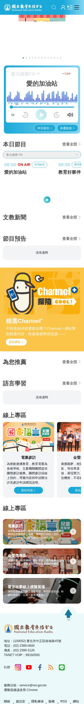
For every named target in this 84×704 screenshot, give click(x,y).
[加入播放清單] (70, 311)
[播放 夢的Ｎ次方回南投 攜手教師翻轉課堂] (53, 312)
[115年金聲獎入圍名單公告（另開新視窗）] (42, 38)
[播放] (41, 115)
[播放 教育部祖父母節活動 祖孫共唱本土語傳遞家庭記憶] (53, 341)
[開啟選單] (76, 7)
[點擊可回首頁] (23, 7)
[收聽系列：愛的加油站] (28, 191)
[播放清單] (69, 7)
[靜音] (70, 115)
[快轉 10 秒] (57, 114)
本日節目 (43, 128)
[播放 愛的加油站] (47, 199)
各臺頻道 (66, 128)
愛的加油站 (15, 172)
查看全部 (69, 144)
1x (12, 114)
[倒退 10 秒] (25, 114)
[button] (23, 58)
